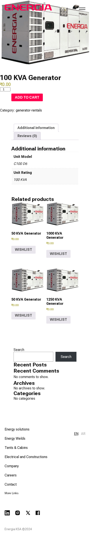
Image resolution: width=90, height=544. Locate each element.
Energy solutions (17, 429)
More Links (12, 493)
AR (83, 434)
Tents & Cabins (16, 448)
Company (12, 466)
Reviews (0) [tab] (27, 136)
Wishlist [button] (23, 250)
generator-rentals (29, 110)
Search (19, 350)
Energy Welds (15, 438)
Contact (11, 484)
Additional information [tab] (36, 128)
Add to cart (27, 97)
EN (76, 434)
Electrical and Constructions (26, 457)
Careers (11, 475)
